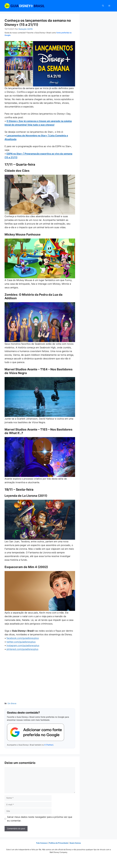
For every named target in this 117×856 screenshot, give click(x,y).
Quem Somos (75, 843)
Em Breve (12, 703)
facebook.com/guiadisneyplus (23, 638)
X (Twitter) (48, 745)
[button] (103, 5)
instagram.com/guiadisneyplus (23, 645)
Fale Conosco (41, 843)
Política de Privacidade (58, 843)
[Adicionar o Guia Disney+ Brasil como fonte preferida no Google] (35, 732)
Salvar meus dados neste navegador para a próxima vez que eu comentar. (39, 819)
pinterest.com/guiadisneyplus (22, 649)
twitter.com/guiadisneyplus (21, 641)
